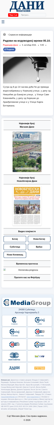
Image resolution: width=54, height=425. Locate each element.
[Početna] (27, 6)
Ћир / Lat (13, 15)
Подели (10, 49)
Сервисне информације (20, 35)
